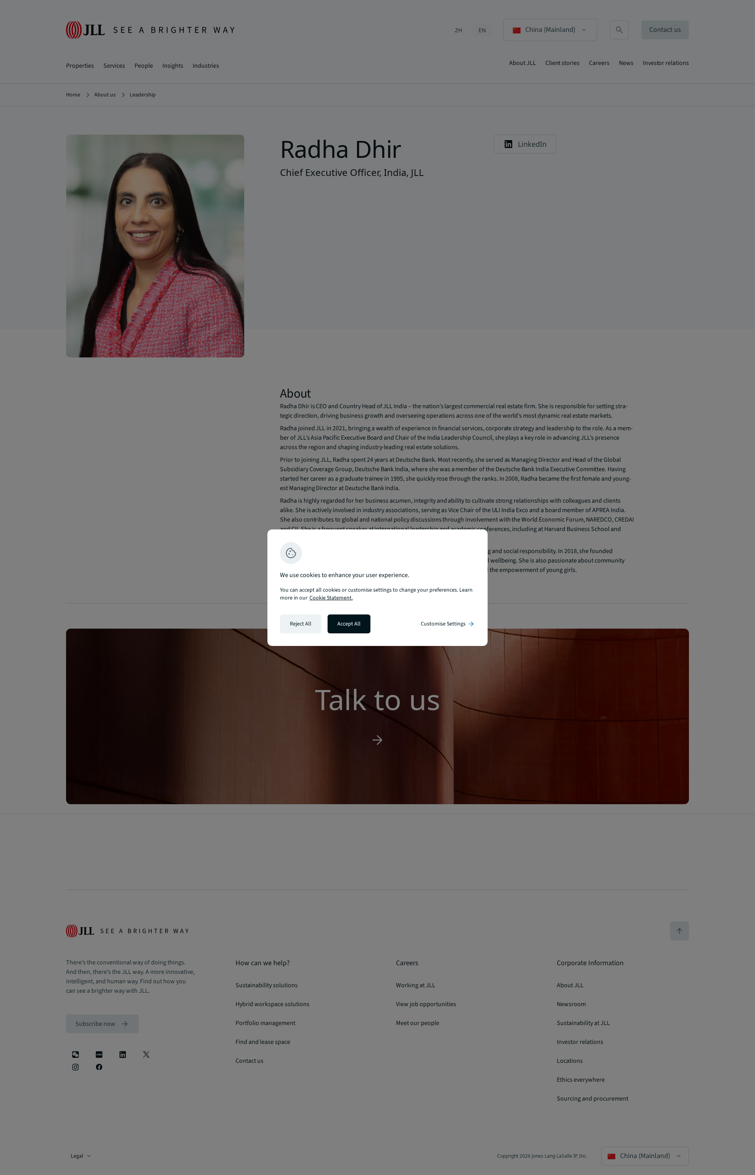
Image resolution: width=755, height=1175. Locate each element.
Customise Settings (448, 624)
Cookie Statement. (331, 598)
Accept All (349, 624)
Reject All (300, 624)
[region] (377, 587)
